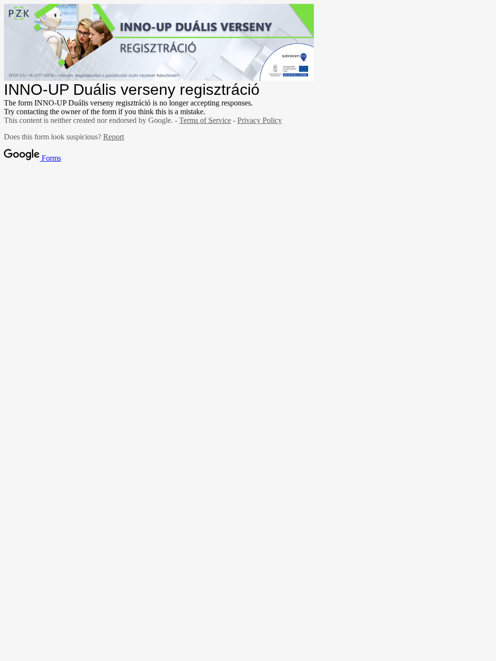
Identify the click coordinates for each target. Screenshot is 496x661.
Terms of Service (205, 120)
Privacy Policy (259, 120)
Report (113, 137)
